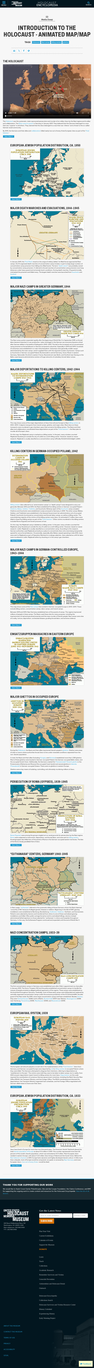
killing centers (56, 42)
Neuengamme (71, 999)
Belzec (19, 509)
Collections (43, 1266)
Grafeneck (53, 912)
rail (52, 1069)
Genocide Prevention (46, 1279)
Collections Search (46, 1300)
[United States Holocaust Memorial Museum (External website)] (17, 4)
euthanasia (24, 907)
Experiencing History (47, 1314)
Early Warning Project (47, 1318)
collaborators (36, 131)
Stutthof (13, 274)
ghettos (65, 42)
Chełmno (13, 509)
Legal (6, 1355)
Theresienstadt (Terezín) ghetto (66, 762)
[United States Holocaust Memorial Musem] (16, 1215)
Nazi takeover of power (18, 1158)
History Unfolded (45, 1309)
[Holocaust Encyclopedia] (47, 3)
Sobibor (25, 509)
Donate (43, 1249)
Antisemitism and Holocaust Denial (52, 1284)
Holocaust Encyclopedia (48, 1296)
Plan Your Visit (44, 1231)
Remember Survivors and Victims (51, 1275)
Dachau (80, 996)
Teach (41, 1261)
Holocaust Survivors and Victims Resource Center (57, 1305)
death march (63, 266)
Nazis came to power (26, 123)
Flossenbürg (25, 1001)
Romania (53, 758)
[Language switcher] (29, 51)
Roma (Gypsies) (15, 835)
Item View (8, 136)
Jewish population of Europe (24, 1151)
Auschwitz (75, 272)
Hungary (43, 758)
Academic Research (46, 1270)
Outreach (42, 1288)
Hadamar (60, 912)
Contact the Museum (13, 1332)
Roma (12, 837)
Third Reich (28, 262)
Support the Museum (46, 1245)
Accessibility (9, 1349)
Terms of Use (9, 1338)
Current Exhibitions (46, 1236)
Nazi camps (46, 42)
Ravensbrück (56, 1001)
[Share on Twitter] (19, 51)
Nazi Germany (69, 1160)
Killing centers (15, 505)
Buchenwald (48, 999)
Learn (41, 1257)
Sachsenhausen (23, 999)
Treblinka (32, 509)
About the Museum (12, 1326)
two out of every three (30, 1162)
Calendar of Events (46, 1240)
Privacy (7, 1343)
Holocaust (36, 42)
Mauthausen (39, 1001)
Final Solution (63, 429)
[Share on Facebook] (24, 51)
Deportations (65, 1075)
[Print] (14, 51)
